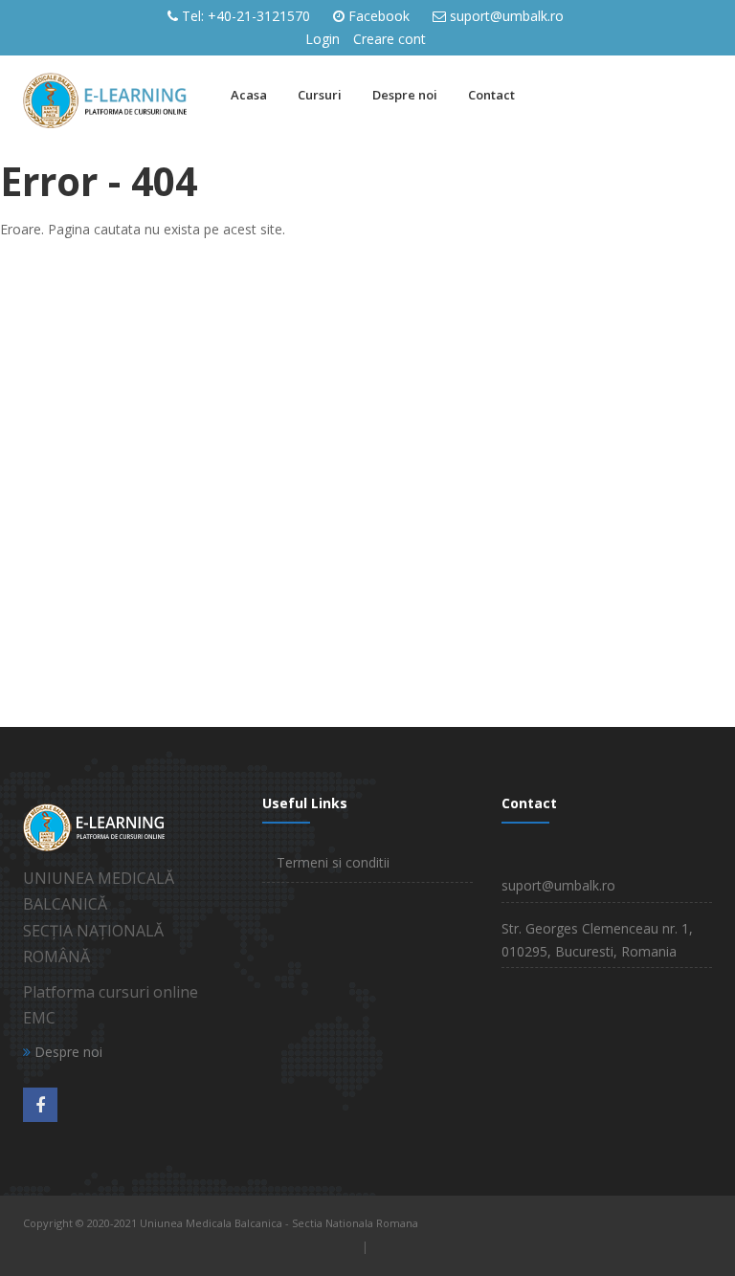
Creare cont (389, 39)
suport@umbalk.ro (507, 16)
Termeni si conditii (333, 862)
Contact (491, 94)
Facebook (379, 16)
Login (322, 39)
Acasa (249, 94)
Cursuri (320, 94)
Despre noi (404, 94)
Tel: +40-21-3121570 (246, 16)
